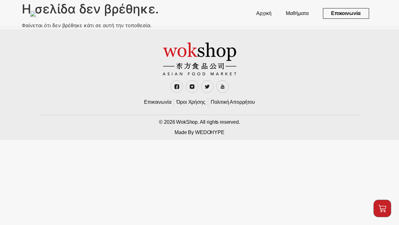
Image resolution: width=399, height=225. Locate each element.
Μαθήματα (297, 13)
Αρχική (264, 13)
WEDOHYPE (209, 132)
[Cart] (382, 208)
